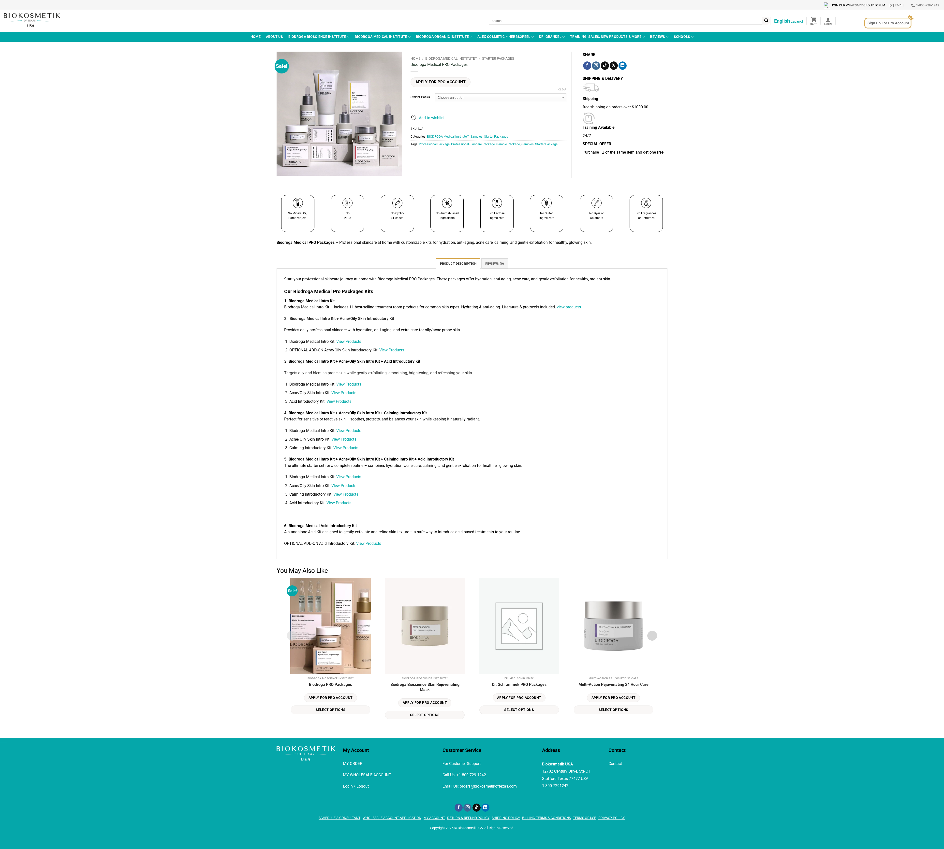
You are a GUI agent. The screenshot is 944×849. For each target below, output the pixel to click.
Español (797, 21)
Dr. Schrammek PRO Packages (519, 684)
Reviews (657, 37)
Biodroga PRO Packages (330, 684)
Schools (682, 37)
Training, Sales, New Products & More (605, 37)
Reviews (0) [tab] (494, 263)
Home (256, 37)
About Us (274, 37)
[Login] (828, 21)
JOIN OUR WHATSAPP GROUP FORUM (858, 5)
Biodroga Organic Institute (442, 37)
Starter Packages (498, 58)
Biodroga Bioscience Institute (317, 37)
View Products (348, 341)
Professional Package (434, 144)
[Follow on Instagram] (596, 65)
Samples (476, 136)
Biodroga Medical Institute (381, 37)
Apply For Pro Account (440, 82)
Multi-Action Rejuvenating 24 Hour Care (613, 684)
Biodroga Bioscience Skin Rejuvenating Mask (424, 687)
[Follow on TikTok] (605, 65)
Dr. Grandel (550, 37)
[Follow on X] (614, 65)
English (782, 21)
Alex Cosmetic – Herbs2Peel (504, 37)
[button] (813, 21)
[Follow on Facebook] (587, 65)
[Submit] (766, 21)
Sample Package (508, 144)
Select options (330, 710)
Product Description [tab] (458, 263)
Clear (562, 89)
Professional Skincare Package (473, 144)
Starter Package (546, 144)
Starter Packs (420, 97)
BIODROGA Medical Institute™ (451, 58)
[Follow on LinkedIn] (623, 65)
